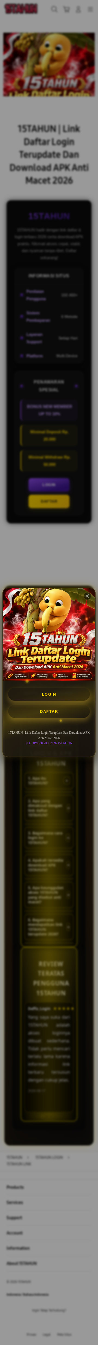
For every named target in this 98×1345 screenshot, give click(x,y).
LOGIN (49, 694)
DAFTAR (49, 711)
